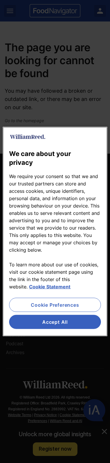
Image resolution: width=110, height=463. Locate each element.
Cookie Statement (49, 286)
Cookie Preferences (55, 305)
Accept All (55, 322)
